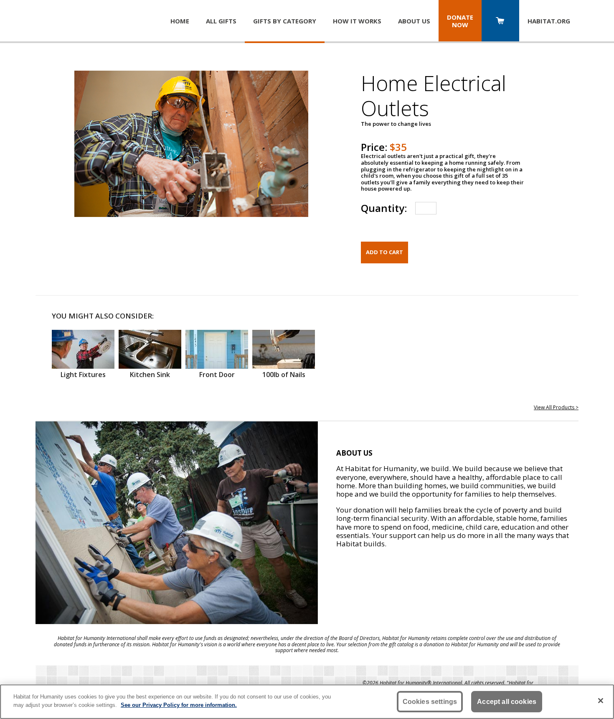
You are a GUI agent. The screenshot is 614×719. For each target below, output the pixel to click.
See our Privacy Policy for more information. (179, 704)
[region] (307, 701)
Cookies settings (430, 701)
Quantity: (384, 208)
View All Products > (556, 407)
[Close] (600, 700)
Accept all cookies (506, 701)
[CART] (500, 21)
